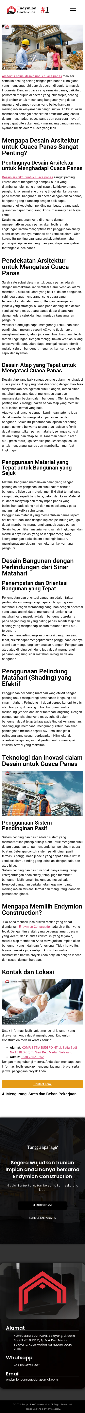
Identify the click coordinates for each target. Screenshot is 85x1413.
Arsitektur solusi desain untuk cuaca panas (32, 76)
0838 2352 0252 (32, 1057)
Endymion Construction (35, 927)
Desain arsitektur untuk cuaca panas (27, 177)
